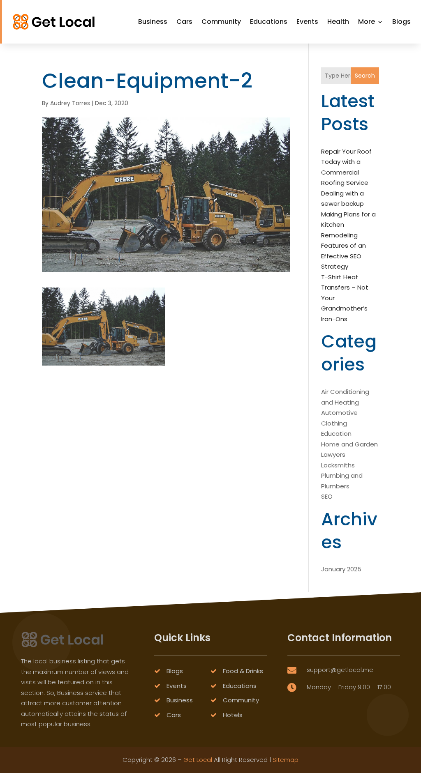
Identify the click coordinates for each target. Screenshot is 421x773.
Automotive (339, 412)
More (366, 21)
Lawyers (333, 454)
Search (365, 75)
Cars (184, 21)
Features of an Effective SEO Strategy (343, 256)
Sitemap (285, 759)
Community (221, 21)
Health (338, 21)
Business (152, 21)
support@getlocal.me (340, 669)
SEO (327, 496)
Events (307, 21)
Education (336, 433)
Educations (268, 21)
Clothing (334, 423)
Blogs (401, 21)
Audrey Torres (70, 103)
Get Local (197, 759)
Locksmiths (338, 465)
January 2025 (341, 569)
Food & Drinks (243, 671)
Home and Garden (349, 444)
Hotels (233, 715)
